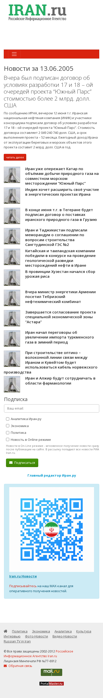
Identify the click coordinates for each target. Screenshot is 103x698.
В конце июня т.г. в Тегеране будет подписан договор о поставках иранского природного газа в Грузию (61, 214)
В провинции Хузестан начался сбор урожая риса (60, 274)
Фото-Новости (36, 636)
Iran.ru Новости (23, 576)
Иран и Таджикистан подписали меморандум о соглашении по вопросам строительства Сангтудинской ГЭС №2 (56, 237)
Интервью (12, 636)
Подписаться (24, 462)
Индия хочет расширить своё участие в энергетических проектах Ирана (62, 192)
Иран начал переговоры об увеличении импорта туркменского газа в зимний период (59, 337)
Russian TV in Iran (17, 641)
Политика (18, 432)
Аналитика (63, 631)
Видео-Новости (64, 636)
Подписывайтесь (23, 586)
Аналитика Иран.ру (26, 419)
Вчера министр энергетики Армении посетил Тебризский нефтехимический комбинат (60, 296)
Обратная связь (20, 666)
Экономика (19, 426)
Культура (83, 631)
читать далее (15, 157)
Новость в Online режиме (30, 439)
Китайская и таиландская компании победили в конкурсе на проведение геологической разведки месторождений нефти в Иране (60, 258)
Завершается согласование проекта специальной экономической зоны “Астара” (60, 316)
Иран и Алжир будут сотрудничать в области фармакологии (60, 381)
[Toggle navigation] (14, 54)
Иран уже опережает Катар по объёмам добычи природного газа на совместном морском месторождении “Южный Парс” (62, 176)
